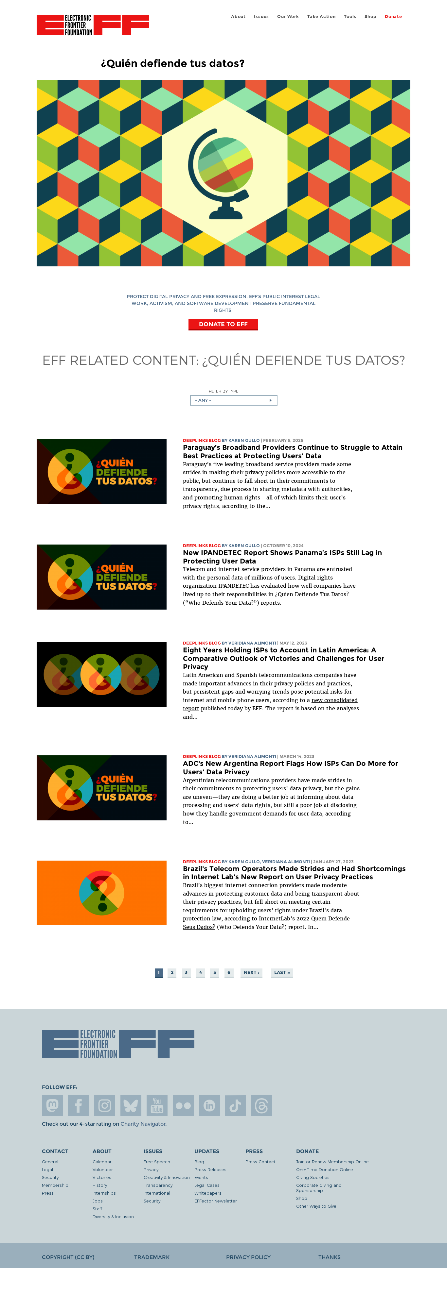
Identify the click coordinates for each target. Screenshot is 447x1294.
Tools (350, 16)
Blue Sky (130, 1105)
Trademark (152, 1257)
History (100, 1185)
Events (201, 1177)
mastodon (52, 1105)
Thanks (329, 1257)
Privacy (151, 1169)
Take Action (321, 16)
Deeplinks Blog (202, 440)
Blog (199, 1161)
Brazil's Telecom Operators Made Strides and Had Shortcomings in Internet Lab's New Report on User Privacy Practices (294, 873)
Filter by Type (224, 391)
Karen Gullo (244, 440)
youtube (157, 1105)
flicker (183, 1105)
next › (251, 972)
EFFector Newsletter (215, 1200)
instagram (104, 1105)
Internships (104, 1192)
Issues (261, 16)
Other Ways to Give (316, 1205)
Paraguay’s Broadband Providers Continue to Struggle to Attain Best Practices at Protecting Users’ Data (292, 451)
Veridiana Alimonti (252, 643)
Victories (102, 1177)
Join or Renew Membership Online (332, 1161)
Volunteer (103, 1169)
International (157, 1192)
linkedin (209, 1105)
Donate (393, 16)
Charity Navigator (142, 1124)
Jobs (98, 1200)
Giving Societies (313, 1177)
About (238, 16)
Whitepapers (208, 1192)
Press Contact (260, 1161)
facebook (78, 1105)
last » (282, 972)
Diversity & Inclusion (113, 1216)
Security (50, 1177)
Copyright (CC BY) (68, 1257)
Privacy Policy (248, 1257)
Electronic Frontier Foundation (93, 29)
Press (48, 1192)
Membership (55, 1185)
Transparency (158, 1185)
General (50, 1161)
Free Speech (157, 1161)
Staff (97, 1208)
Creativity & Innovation (167, 1177)
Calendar (102, 1161)
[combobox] (233, 400)
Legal (47, 1169)
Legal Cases (207, 1185)
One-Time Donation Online (324, 1169)
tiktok (235, 1105)
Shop (370, 16)
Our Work (288, 16)
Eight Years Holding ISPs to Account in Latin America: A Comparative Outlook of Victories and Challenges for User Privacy (283, 658)
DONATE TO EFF (223, 324)
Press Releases (210, 1169)
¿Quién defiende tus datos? (303, 359)
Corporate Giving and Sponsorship (319, 1188)
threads (261, 1105)
